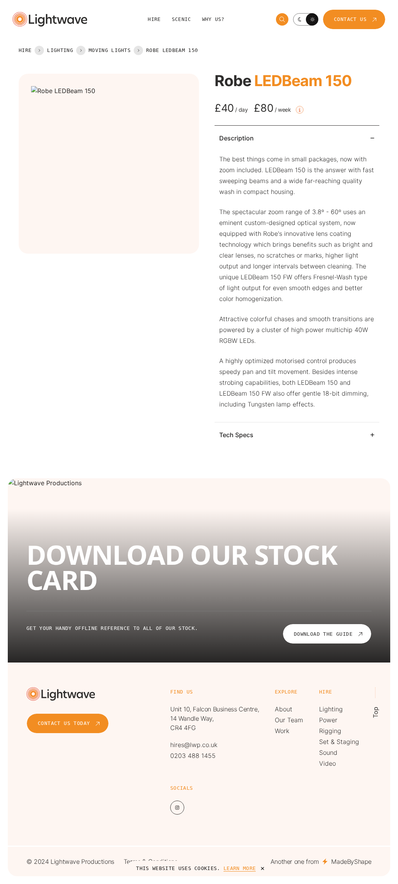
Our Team (289, 720)
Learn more (239, 868)
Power (328, 720)
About (283, 709)
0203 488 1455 (193, 755)
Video (327, 763)
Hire (154, 19)
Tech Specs (236, 435)
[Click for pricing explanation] (300, 110)
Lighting (60, 50)
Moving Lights (110, 50)
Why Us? (213, 19)
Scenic (181, 19)
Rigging (330, 731)
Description (236, 138)
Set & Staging (339, 742)
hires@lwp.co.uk (193, 745)
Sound (328, 752)
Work (282, 731)
